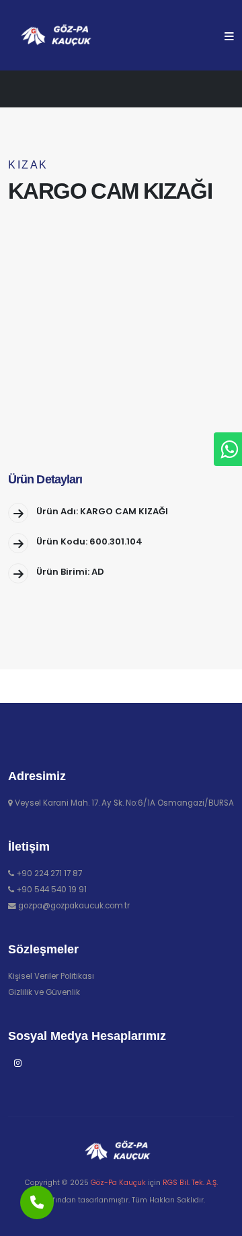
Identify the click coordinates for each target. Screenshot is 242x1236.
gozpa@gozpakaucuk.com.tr (74, 905)
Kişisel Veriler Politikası (51, 976)
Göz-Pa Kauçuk (118, 1183)
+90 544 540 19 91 (51, 889)
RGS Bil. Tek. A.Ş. (190, 1183)
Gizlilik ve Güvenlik (44, 992)
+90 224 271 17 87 (49, 873)
